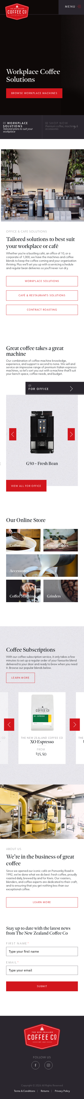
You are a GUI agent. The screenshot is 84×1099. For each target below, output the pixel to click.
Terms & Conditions (24, 1090)
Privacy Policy (62, 1090)
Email (12, 962)
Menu (71, 7)
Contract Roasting (42, 309)
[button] (71, 389)
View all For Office (26, 485)
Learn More (20, 677)
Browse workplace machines (34, 93)
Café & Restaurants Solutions (42, 295)
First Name (17, 943)
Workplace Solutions (42, 281)
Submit (42, 986)
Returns (45, 1090)
